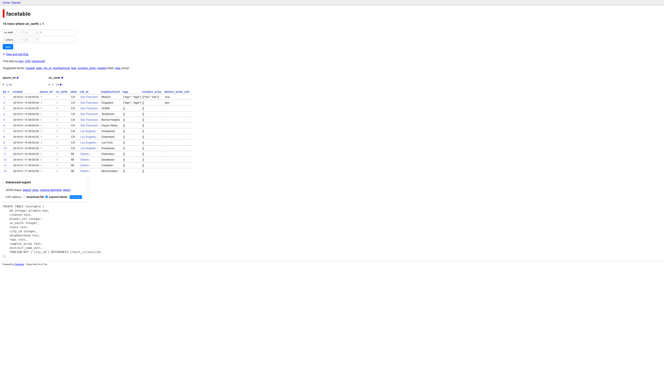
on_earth (61, 92)
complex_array (87, 68)
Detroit (84, 154)
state (39, 68)
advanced (38, 61)
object (66, 190)
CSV (28, 61)
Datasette (19, 264)
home (6, 2)
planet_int (46, 92)
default (27, 190)
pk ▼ (6, 92)
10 (5, 148)
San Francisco (89, 97)
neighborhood (61, 68)
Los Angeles (88, 131)
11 (5, 154)
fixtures (16, 2)
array (35, 190)
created (30, 68)
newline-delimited (51, 190)
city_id (47, 68)
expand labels (57, 197)
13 (5, 165)
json (21, 61)
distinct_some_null (176, 92)
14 (5, 171)
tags (73, 68)
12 (5, 159)
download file (35, 197)
